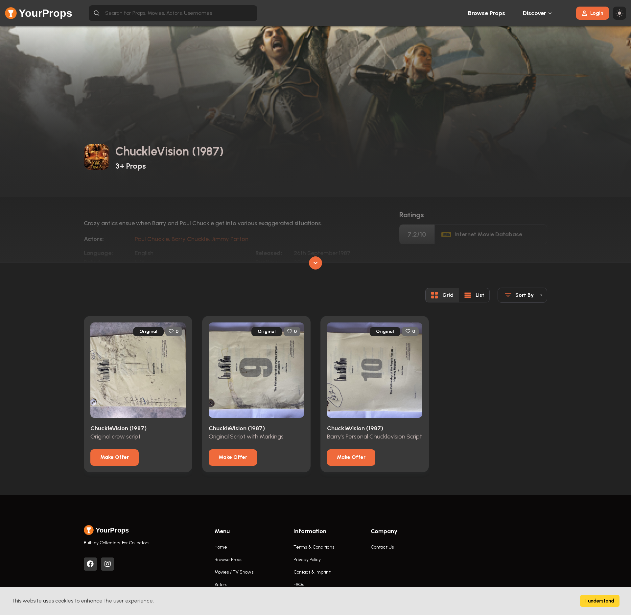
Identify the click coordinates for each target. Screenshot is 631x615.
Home (221, 547)
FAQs (298, 584)
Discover (535, 13)
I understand (599, 601)
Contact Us (382, 547)
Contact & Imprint (312, 572)
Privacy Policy (307, 559)
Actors (221, 584)
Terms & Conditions (313, 547)
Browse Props (486, 13)
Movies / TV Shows (234, 572)
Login (596, 13)
